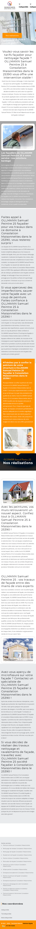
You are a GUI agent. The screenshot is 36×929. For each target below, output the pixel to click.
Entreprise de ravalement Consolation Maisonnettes (18, 872)
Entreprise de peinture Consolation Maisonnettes (17, 880)
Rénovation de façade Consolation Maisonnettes (17, 861)
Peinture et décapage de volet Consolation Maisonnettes (15, 884)
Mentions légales (28, 923)
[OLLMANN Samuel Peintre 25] (9, 5)
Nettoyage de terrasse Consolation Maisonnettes (17, 848)
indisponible (23, 7)
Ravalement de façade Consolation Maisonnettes (17, 855)
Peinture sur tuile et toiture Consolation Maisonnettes (14, 865)
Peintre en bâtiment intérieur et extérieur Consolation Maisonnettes (15, 889)
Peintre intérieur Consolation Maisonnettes (15, 858)
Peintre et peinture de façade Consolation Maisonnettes (15, 876)
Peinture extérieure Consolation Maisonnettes (16, 845)
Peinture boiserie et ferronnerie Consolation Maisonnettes (15, 894)
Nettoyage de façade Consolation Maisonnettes (17, 852)
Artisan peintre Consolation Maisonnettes (15, 869)
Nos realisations (12, 35)
